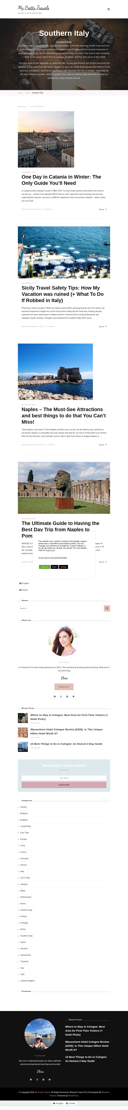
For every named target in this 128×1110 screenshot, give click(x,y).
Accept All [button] (44, 567)
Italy (22, 871)
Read (101, 209)
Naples (39, 49)
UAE (22, 974)
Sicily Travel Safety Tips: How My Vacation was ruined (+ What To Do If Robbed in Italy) (63, 294)
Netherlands (25, 897)
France (23, 852)
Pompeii (23, 53)
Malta (22, 891)
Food (22, 845)
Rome (23, 929)
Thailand (24, 961)
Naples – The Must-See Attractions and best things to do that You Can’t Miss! (64, 416)
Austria (23, 807)
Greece (23, 865)
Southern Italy (29, 172)
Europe (23, 839)
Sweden (24, 948)
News (23, 904)
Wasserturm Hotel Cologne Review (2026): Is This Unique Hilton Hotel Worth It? (87, 1045)
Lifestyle (24, 884)
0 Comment (48, 209)
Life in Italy (25, 878)
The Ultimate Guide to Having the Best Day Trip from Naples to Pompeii (60, 529)
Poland (23, 916)
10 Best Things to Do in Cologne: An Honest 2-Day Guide (66, 743)
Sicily (35, 53)
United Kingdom (27, 981)
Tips (22, 968)
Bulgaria (24, 820)
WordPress (73, 1096)
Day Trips (24, 833)
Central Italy (25, 826)
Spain (23, 942)
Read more (64, 687)
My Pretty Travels (33, 8)
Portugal (24, 923)
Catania (60, 57)
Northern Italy (26, 910)
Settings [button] (63, 567)
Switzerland (25, 955)
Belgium (24, 813)
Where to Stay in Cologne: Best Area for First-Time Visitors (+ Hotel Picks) (85, 1030)
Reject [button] (54, 567)
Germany (24, 858)
